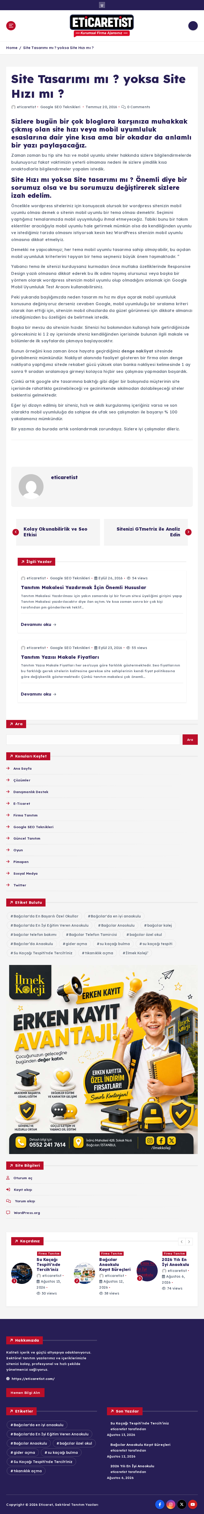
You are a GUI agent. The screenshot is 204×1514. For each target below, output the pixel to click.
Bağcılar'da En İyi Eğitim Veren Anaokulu (51, 925)
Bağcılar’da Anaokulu (33, 944)
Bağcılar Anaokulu (118, 925)
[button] (182, 1241)
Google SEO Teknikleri (60, 107)
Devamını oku (36, 624)
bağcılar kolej (159, 925)
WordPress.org (27, 1213)
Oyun (18, 850)
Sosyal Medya (25, 873)
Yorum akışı (25, 1201)
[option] (39, 1276)
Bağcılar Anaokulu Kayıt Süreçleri (140, 1444)
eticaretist (26, 107)
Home (11, 47)
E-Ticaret (21, 803)
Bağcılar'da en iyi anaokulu (116, 916)
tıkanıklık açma (99, 953)
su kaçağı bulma (115, 944)
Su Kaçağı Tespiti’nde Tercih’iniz (139, 1423)
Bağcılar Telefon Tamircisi (93, 934)
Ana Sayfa (22, 768)
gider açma (76, 944)
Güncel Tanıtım (26, 838)
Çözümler (21, 780)
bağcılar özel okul (146, 934)
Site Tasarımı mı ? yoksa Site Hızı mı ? (58, 47)
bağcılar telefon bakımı (35, 934)
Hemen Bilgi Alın (25, 1392)
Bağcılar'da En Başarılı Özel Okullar (46, 916)
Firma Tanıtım (25, 815)
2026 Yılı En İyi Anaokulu (132, 1466)
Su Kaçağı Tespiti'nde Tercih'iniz (43, 953)
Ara (19, 723)
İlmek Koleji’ (137, 953)
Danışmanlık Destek (30, 792)
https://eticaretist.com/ (33, 1378)
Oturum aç (22, 1178)
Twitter (19, 885)
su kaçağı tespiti (157, 944)
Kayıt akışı (23, 1189)
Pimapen (21, 861)
